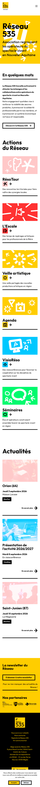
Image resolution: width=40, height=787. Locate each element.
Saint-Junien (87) (15, 608)
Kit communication (20, 740)
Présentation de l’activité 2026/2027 (17, 547)
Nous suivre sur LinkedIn (20, 733)
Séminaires (12, 409)
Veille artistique (16, 273)
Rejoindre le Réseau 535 (20, 738)
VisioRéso (11, 359)
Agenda (9, 320)
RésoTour (10, 179)
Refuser (26, 782)
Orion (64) (10, 486)
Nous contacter (20, 735)
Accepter (14, 782)
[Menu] (36, 6)
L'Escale (9, 226)
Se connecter (21, 769)
